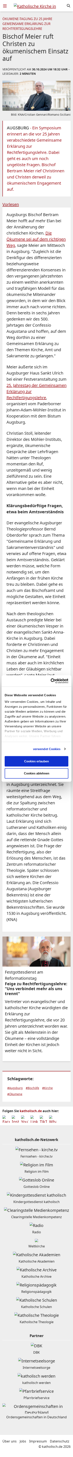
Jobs (23, 1441)
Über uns (9, 1441)
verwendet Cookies (47, 749)
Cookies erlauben (36, 761)
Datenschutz (59, 1441)
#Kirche (47, 1088)
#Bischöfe (32, 1088)
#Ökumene (14, 1094)
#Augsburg (15, 1088)
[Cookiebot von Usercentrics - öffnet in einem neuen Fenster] (51, 681)
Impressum (38, 1441)
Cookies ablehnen (36, 773)
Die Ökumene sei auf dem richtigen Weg (36, 239)
